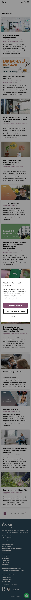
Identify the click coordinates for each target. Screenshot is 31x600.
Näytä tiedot (15, 317)
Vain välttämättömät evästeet (15, 311)
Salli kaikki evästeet (15, 305)
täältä (15, 299)
